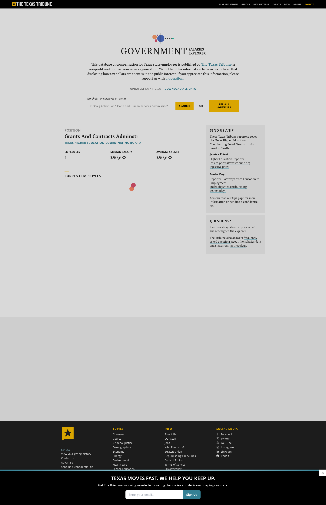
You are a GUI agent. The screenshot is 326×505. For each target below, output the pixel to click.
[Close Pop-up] (322, 473)
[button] (163, 252)
